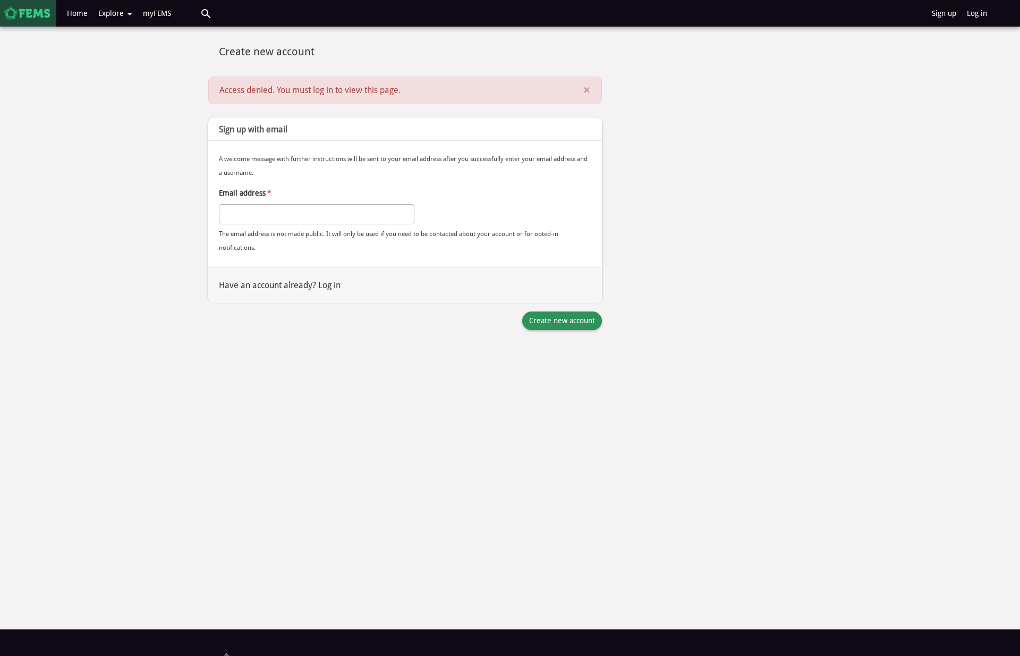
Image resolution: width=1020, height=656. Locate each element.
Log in (977, 13)
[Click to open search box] (206, 13)
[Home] (28, 13)
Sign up (944, 13)
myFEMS (157, 13)
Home (77, 13)
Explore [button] (112, 13)
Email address (245, 193)
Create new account (562, 320)
